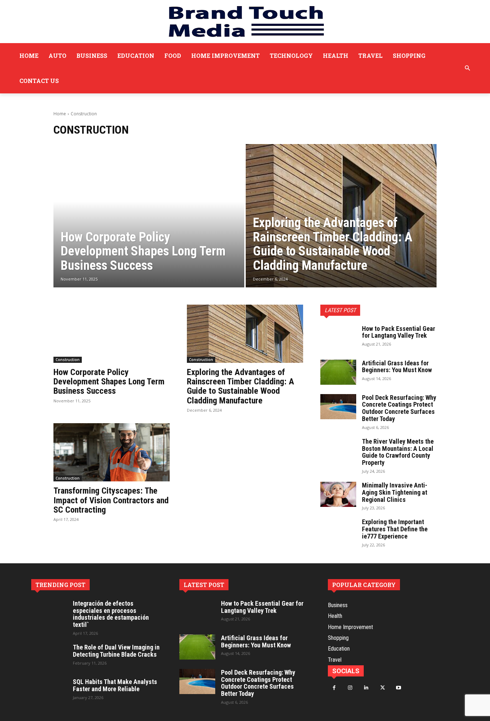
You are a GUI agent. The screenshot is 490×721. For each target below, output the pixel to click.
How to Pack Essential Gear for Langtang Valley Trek (398, 332)
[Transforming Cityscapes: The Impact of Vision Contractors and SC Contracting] (111, 452)
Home (59, 114)
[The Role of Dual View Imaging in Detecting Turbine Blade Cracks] (49, 656)
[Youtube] (398, 687)
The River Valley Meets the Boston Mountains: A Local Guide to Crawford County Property (398, 452)
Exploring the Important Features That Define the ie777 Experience (395, 529)
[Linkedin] (366, 687)
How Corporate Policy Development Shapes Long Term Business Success (109, 381)
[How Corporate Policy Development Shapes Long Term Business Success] (148, 215)
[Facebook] (334, 687)
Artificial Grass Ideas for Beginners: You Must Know (397, 366)
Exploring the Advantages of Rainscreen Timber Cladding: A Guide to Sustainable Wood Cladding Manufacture (240, 386)
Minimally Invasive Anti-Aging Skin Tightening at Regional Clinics (394, 492)
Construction (68, 359)
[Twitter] (382, 687)
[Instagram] (350, 687)
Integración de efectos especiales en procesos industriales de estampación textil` (111, 614)
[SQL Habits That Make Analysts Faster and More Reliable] (49, 690)
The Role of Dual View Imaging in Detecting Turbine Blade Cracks (116, 650)
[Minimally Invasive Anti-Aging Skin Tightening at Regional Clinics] (338, 494)
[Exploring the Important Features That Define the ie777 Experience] (338, 531)
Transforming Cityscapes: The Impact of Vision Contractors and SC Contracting (111, 500)
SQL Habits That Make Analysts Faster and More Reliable (115, 685)
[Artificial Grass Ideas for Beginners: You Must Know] (338, 372)
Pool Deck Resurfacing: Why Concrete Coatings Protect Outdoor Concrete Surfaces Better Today (399, 408)
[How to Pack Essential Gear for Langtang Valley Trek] (338, 337)
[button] (467, 68)
